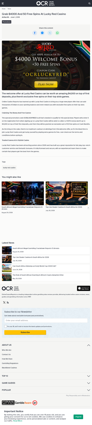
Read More (17, 421)
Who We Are (6, 350)
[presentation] (87, 207)
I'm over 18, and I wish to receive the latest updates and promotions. (29, 326)
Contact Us (6, 354)
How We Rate (7, 359)
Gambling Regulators (10, 363)
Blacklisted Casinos (9, 368)
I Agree (78, 416)
